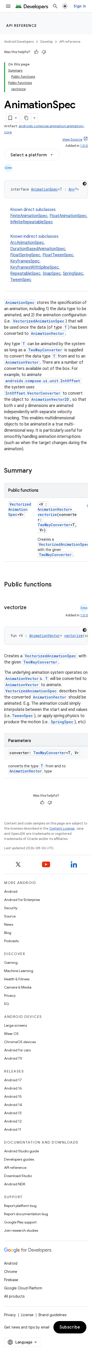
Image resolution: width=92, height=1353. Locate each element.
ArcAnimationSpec (27, 242)
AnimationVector (47, 333)
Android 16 (13, 1088)
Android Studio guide (21, 1151)
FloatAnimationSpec (68, 215)
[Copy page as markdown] (26, 118)
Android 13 (12, 1113)
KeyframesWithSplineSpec (34, 267)
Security (10, 908)
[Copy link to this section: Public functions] (58, 585)
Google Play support (20, 1222)
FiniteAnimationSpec (29, 215)
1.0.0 (84, 145)
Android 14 (13, 1104)
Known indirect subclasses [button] (47, 258)
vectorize (47, 514)
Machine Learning (18, 970)
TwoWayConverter (45, 349)
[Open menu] (8, 6)
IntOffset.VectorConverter (32, 393)
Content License (62, 828)
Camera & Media (17, 987)
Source (10, 916)
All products (14, 1296)
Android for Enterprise (22, 899)
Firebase (11, 1280)
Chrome (10, 1271)
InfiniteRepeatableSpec (31, 222)
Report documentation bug (26, 1214)
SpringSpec (73, 273)
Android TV (13, 1058)
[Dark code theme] (85, 184)
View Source (72, 139)
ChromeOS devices (20, 1042)
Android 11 (12, 1129)
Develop (46, 41)
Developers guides (19, 1159)
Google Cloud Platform (23, 1288)
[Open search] (55, 6)
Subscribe (70, 1327)
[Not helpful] (44, 52)
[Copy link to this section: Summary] (37, 471)
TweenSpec (20, 279)
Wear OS (11, 1033)
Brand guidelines (52, 1315)
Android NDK (14, 1184)
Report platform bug (20, 1205)
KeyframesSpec (25, 261)
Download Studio (18, 1175)
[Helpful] (36, 52)
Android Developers (19, 41)
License (27, 1315)
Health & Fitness (16, 979)
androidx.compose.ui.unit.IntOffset (42, 380)
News (8, 924)
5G (6, 1003)
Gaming (11, 962)
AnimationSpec (44, 189)
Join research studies (21, 1230)
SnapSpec (52, 273)
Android (10, 891)
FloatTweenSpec (57, 255)
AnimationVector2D (50, 399)
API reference (21, 25)
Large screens (15, 1025)
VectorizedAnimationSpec (38, 321)
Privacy (10, 995)
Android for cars (17, 1050)
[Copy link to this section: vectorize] (32, 608)
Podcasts (11, 941)
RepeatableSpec (25, 273)
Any (71, 189)
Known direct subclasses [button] (49, 216)
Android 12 (13, 1121)
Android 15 (13, 1096)
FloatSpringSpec (25, 255)
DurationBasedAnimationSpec (37, 248)
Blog (7, 932)
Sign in (80, 6)
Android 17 (13, 1080)
